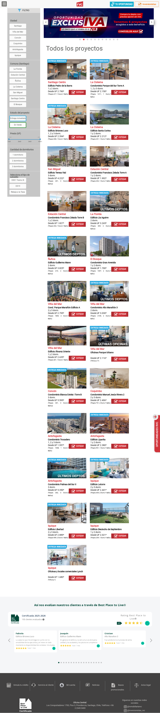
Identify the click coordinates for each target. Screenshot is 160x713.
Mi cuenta (70, 685)
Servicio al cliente (46, 685)
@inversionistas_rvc (136, 710)
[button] (80, 39)
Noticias (96, 685)
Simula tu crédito (20, 685)
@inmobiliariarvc (134, 706)
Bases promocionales (117, 687)
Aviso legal (146, 685)
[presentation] (46, 22)
